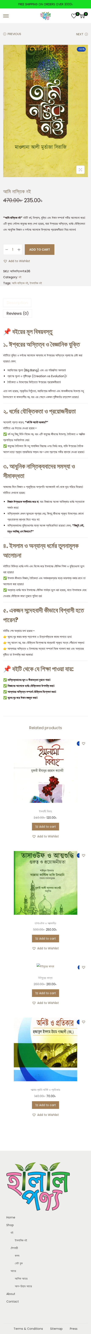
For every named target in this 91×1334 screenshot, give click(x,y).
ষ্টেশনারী (14, 1248)
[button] (16, 261)
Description (17, 302)
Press (73, 1329)
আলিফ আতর (21, 1278)
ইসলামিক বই (36, 283)
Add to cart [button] (47, 826)
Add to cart (39, 249)
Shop (10, 1225)
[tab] (45, 303)
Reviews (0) (18, 313)
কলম (17, 1256)
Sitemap (56, 1329)
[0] (73, 15)
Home (10, 1217)
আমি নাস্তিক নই (20, 283)
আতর (13, 1271)
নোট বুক (19, 1263)
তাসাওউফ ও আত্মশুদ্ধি (45, 923)
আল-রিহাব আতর (23, 1286)
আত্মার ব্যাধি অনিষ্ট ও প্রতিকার (45, 1090)
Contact (12, 1301)
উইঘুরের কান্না (45, 978)
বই (20, 277)
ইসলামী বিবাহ (45, 811)
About (10, 1294)
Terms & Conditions (28, 1329)
